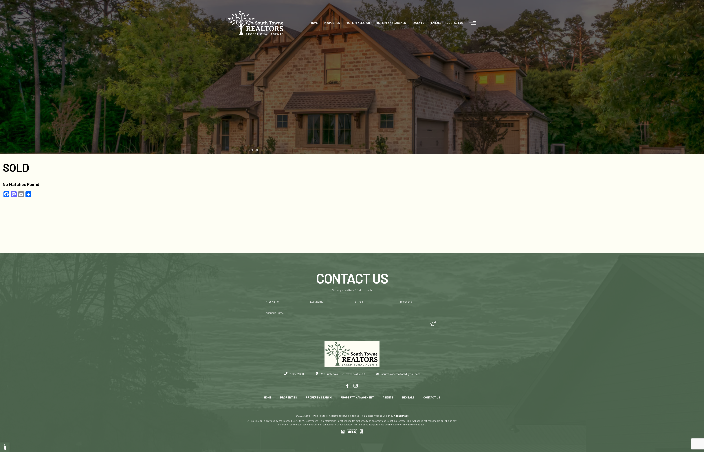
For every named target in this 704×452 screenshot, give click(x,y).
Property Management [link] (391, 22)
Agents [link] (418, 22)
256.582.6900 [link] (297, 374)
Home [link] (314, 22)
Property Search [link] (357, 22)
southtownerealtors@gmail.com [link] (400, 374)
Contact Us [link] (455, 22)
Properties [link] (332, 22)
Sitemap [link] (354, 415)
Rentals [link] (435, 22)
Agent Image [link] (401, 415)
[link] (5, 447)
